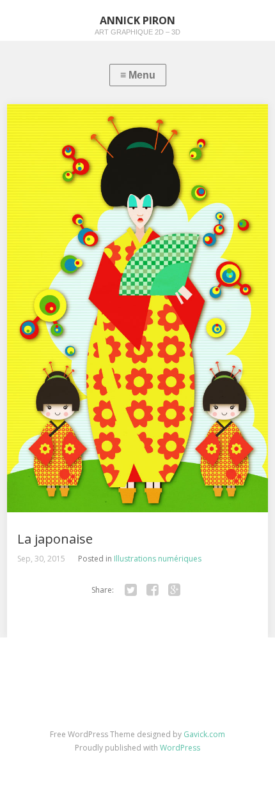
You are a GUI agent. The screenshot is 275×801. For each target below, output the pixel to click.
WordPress (180, 747)
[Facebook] (152, 590)
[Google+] (174, 590)
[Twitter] (130, 590)
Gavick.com (204, 734)
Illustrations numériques (157, 558)
